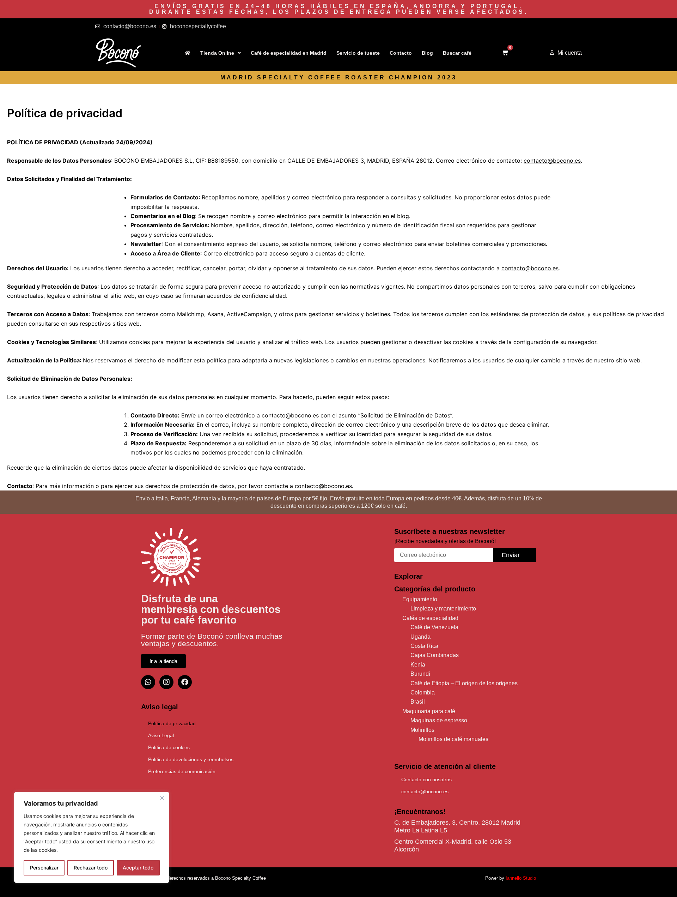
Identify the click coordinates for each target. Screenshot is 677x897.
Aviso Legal (161, 735)
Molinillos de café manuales (453, 739)
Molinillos (422, 730)
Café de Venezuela (434, 627)
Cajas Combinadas (434, 655)
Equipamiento (419, 599)
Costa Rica (424, 646)
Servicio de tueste (358, 53)
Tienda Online (217, 53)
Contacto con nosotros (426, 779)
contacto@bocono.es (425, 791)
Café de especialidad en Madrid (289, 53)
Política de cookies (169, 747)
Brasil (417, 702)
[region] (91, 837)
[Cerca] (162, 798)
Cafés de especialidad (430, 618)
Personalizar (44, 868)
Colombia (422, 693)
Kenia (417, 665)
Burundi (420, 674)
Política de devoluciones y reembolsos (190, 759)
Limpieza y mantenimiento (443, 609)
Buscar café (457, 53)
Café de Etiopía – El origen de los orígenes (464, 683)
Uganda (420, 637)
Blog (427, 53)
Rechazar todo (91, 868)
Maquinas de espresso (438, 720)
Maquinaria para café (428, 711)
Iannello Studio (521, 878)
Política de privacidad (172, 723)
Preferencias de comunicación (181, 771)
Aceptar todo (138, 868)
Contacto (401, 53)
